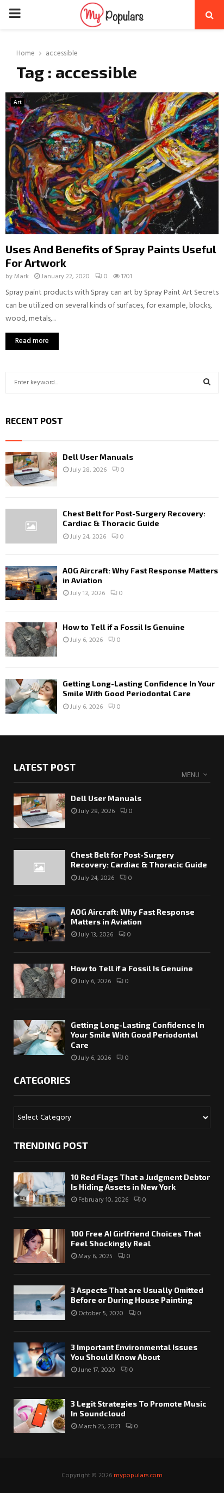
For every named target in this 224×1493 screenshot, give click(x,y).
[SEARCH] (207, 382)
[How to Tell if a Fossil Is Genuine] (31, 639)
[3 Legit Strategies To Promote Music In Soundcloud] (39, 1416)
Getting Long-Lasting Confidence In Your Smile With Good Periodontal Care (139, 688)
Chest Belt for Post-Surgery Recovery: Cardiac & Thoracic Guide (134, 518)
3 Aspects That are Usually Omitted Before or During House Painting (137, 1294)
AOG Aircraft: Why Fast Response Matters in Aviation (133, 916)
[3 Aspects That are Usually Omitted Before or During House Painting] (39, 1302)
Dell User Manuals (98, 456)
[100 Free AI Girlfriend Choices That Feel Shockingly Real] (39, 1246)
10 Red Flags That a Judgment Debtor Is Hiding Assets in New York (140, 1181)
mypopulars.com (138, 1475)
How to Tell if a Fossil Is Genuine (124, 627)
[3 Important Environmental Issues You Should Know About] (39, 1359)
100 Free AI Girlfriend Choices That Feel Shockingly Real (136, 1238)
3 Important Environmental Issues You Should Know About (134, 1351)
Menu (191, 775)
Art (18, 102)
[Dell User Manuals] (31, 469)
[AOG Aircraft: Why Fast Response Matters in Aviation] (31, 583)
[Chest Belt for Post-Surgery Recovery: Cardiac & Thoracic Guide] (31, 526)
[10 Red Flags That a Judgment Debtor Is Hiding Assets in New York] (39, 1189)
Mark (21, 276)
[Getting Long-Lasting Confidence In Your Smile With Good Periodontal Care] (31, 696)
